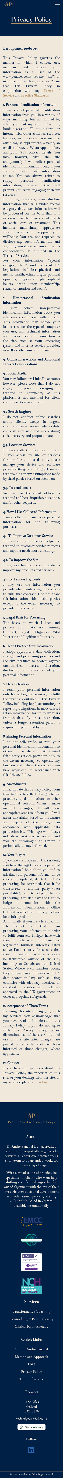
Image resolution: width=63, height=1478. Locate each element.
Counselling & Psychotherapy (31, 1319)
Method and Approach (31, 1357)
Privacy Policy (31, 1371)
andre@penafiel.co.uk (31, 1419)
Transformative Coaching (32, 1311)
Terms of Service (31, 1379)
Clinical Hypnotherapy (31, 1326)
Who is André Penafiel (31, 1349)
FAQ (31, 1364)
